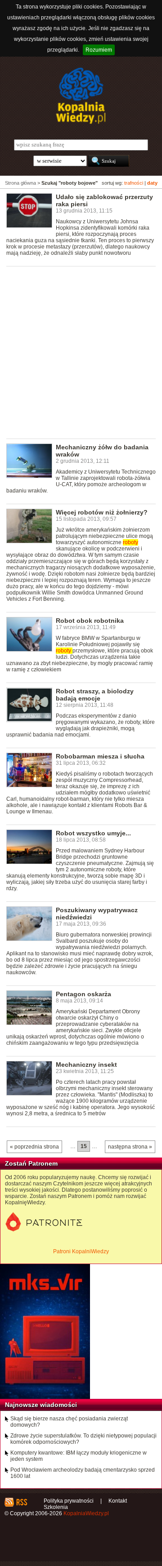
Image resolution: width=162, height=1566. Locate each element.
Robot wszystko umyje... (93, 833)
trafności (133, 183)
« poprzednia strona (34, 1147)
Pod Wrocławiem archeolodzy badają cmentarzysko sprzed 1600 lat (82, 1473)
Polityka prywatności (69, 1501)
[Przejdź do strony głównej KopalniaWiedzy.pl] (81, 96)
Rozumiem (99, 50)
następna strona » (130, 1147)
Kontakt (117, 1501)
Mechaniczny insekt (86, 1064)
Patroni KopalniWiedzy (81, 1251)
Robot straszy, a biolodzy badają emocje (95, 695)
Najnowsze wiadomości (41, 1404)
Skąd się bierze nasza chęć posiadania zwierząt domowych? (69, 1421)
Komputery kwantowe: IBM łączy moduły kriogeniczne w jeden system (78, 1456)
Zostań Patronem (31, 1163)
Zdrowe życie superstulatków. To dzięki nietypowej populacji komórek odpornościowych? (83, 1439)
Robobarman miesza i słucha (100, 756)
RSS (21, 1502)
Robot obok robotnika (90, 620)
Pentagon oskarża (83, 994)
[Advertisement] (81, 352)
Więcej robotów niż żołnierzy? (102, 512)
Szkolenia (56, 1507)
